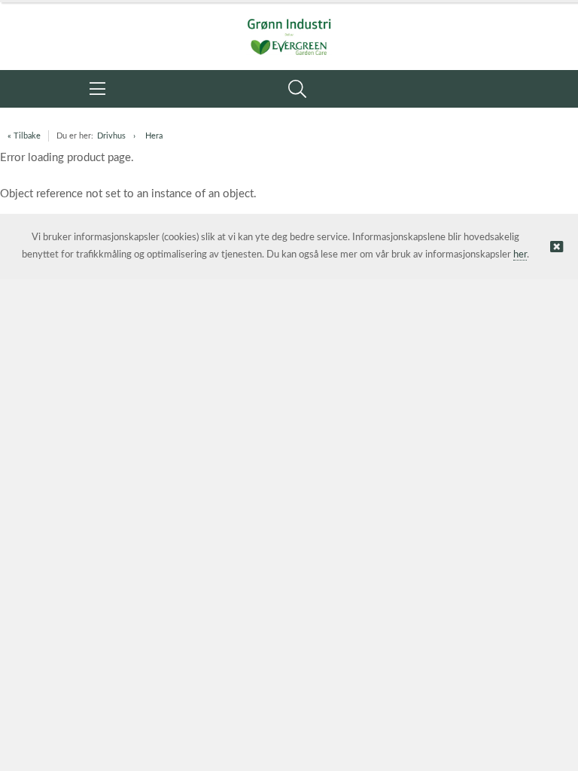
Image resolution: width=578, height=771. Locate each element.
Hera (154, 136)
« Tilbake (24, 136)
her (520, 255)
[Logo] (289, 28)
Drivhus (111, 136)
